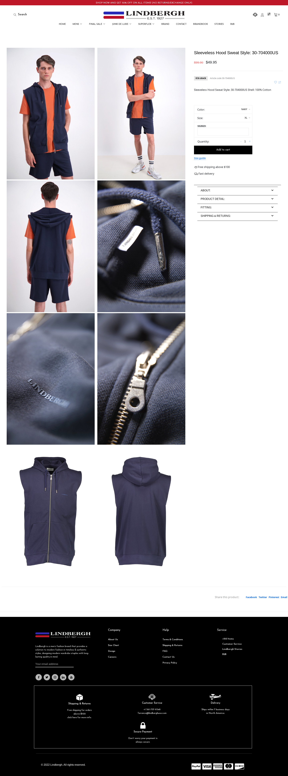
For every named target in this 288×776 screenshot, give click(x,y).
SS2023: (202, 126)
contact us (168, 657)
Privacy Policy (169, 663)
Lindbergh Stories (232, 649)
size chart (113, 645)
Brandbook (200, 24)
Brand (165, 24)
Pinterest (274, 597)
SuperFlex (144, 24)
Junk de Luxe (120, 24)
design (111, 651)
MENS (75, 24)
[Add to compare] (279, 82)
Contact (181, 24)
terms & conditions (172, 639)
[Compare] (269, 15)
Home (62, 24)
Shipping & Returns (172, 645)
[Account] (263, 15)
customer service (232, 644)
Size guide (200, 158)
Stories (219, 24)
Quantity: (203, 141)
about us (113, 639)
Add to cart (223, 150)
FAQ (165, 651)
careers (112, 657)
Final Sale (95, 24)
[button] (205, 190)
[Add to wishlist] (276, 82)
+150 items (228, 639)
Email (284, 597)
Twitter (263, 597)
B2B (232, 24)
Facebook (251, 597)
